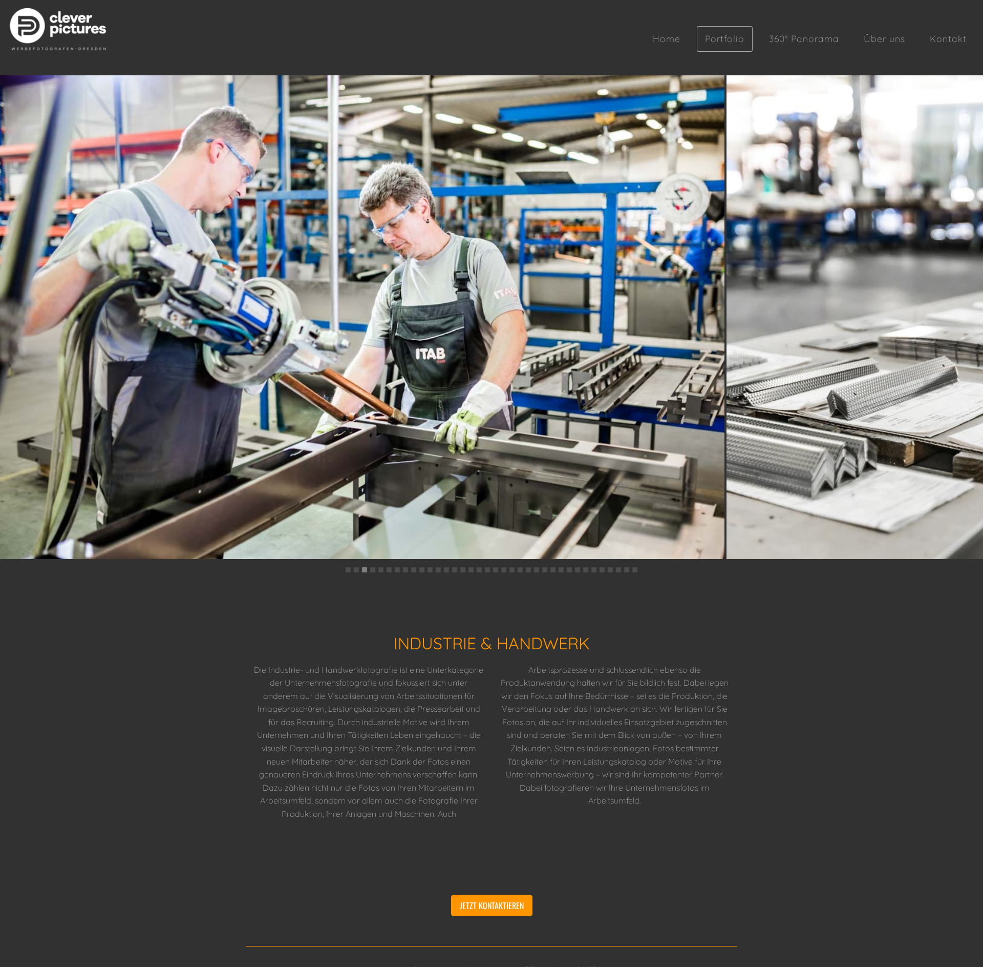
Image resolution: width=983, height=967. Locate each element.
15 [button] (462, 569)
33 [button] (610, 569)
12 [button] (438, 569)
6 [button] (389, 569)
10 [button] (421, 569)
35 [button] (626, 569)
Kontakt (948, 38)
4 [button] (372, 569)
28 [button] (569, 569)
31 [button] (593, 569)
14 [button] (454, 569)
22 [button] (520, 569)
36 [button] (634, 569)
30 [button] (585, 569)
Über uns (884, 38)
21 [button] (512, 569)
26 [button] (552, 569)
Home (666, 38)
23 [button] (528, 569)
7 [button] (397, 569)
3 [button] (364, 569)
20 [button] (503, 569)
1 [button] (348, 569)
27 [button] (561, 569)
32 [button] (602, 569)
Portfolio (724, 38)
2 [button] (356, 569)
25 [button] (544, 569)
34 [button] (618, 569)
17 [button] (479, 569)
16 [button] (471, 569)
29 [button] (577, 569)
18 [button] (487, 569)
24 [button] (536, 569)
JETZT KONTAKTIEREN (492, 905)
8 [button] (405, 569)
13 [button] (446, 569)
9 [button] (413, 569)
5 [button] (380, 569)
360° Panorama (804, 38)
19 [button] (495, 569)
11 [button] (430, 569)
